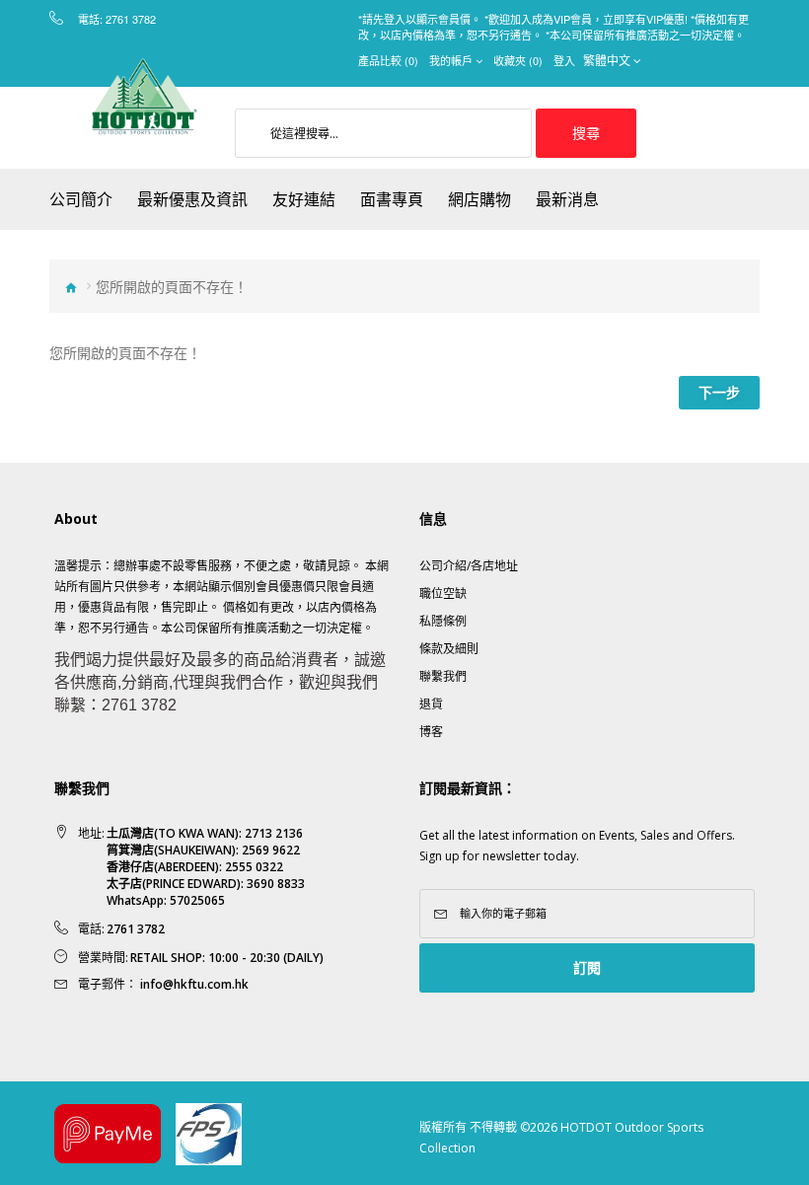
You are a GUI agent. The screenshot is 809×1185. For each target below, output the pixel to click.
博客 (431, 731)
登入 (564, 60)
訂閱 (587, 967)
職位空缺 (443, 593)
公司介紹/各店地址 (468, 565)
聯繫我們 (443, 676)
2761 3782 (131, 19)
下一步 (719, 392)
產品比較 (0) (388, 60)
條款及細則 (448, 648)
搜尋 (586, 132)
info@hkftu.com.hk (194, 984)
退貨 (431, 704)
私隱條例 (443, 621)
